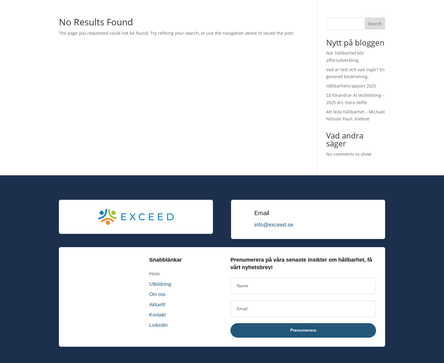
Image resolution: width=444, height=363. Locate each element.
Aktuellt (157, 304)
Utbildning (160, 284)
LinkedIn (158, 325)
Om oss (157, 294)
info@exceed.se (273, 225)
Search (375, 24)
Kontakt (157, 314)
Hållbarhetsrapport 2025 (351, 86)
